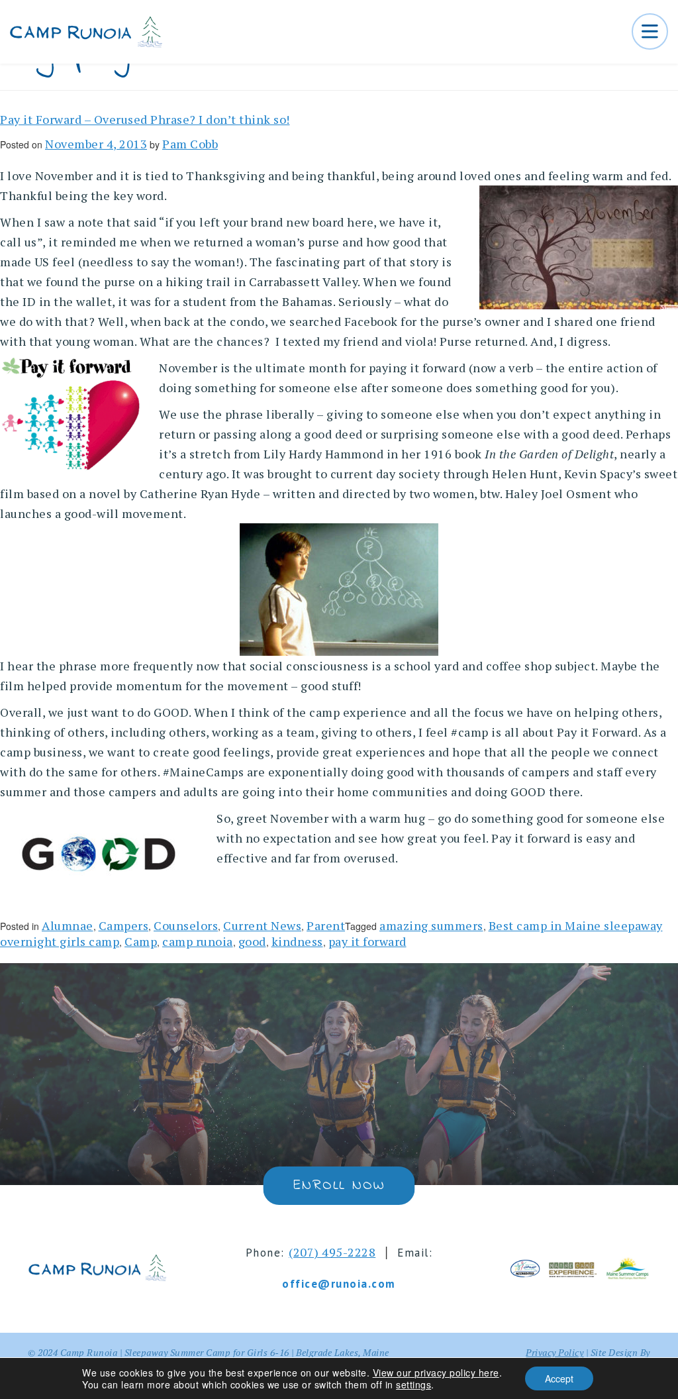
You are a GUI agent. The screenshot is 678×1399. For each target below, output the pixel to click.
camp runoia (197, 941)
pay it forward (367, 941)
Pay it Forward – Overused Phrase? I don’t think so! (145, 119)
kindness (297, 941)
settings (413, 1384)
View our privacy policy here (436, 1372)
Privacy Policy (554, 1352)
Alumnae (67, 925)
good (252, 941)
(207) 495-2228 (332, 1252)
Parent (326, 925)
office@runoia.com (339, 1283)
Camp (140, 941)
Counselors (186, 925)
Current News (262, 925)
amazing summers (431, 925)
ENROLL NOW (338, 1185)
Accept (559, 1378)
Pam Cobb (190, 144)
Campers (124, 925)
